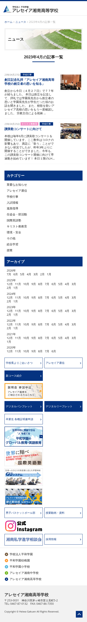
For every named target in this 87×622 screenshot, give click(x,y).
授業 (9, 250)
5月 (22, 274)
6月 (15, 274)
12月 (10, 284)
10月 (26, 284)
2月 (42, 274)
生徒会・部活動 (17, 214)
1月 (49, 274)
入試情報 (12, 203)
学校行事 (12, 197)
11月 (18, 284)
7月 (9, 274)
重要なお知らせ (17, 185)
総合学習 (12, 244)
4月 (29, 274)
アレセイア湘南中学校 (21, 573)
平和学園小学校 (17, 567)
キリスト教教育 (17, 226)
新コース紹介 (14, 376)
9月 (33, 284)
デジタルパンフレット (19, 406)
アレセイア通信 (17, 191)
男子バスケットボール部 (20, 513)
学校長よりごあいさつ (19, 363)
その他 (11, 238)
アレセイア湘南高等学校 (22, 579)
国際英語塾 (14, 220)
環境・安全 (14, 232)
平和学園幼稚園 (17, 560)
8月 (40, 284)
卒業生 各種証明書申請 (19, 419)
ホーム (8, 22)
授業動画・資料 (55, 513)
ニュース (20, 22)
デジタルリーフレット (59, 406)
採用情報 (51, 539)
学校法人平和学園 (18, 554)
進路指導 (12, 208)
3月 (35, 274)
